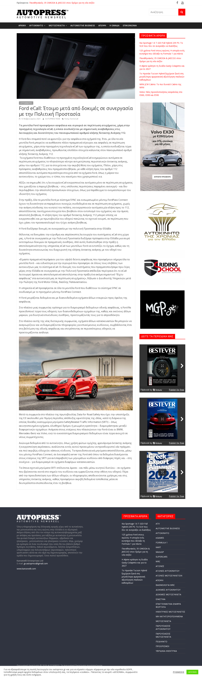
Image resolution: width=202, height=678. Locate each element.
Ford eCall (74, 119)
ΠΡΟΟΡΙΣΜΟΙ (162, 646)
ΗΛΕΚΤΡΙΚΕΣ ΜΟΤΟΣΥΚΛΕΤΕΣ (170, 611)
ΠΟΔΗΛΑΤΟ (161, 641)
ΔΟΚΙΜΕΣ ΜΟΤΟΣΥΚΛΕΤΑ (168, 594)
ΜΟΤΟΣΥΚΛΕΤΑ (57, 25)
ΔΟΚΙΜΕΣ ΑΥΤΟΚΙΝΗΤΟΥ (168, 589)
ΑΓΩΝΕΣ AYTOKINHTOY (167, 570)
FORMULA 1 (162, 542)
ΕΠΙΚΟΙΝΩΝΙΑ (130, 25)
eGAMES (160, 537)
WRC (158, 561)
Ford (66, 119)
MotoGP (160, 552)
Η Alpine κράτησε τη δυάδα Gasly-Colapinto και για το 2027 (135, 562)
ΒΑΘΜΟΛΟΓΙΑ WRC (165, 585)
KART (158, 547)
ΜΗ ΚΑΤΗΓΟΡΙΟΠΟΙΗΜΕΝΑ (169, 616)
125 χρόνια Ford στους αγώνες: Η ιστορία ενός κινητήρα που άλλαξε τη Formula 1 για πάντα (73, 2)
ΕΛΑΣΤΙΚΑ (160, 599)
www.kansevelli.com (26, 568)
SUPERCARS (161, 556)
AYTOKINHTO (36, 25)
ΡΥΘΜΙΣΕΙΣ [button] (178, 672)
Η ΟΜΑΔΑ (114, 25)
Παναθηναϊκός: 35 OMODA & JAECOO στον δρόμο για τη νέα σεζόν (136, 551)
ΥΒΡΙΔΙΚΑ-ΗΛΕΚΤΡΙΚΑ (166, 651)
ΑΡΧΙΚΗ (22, 25)
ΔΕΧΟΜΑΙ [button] (192, 672)
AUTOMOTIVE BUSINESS (82, 25)
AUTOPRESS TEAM (52, 119)
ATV (158, 523)
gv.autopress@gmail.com (36, 563)
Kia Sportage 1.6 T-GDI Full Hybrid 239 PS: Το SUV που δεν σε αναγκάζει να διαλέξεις (136, 526)
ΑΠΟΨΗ (102, 25)
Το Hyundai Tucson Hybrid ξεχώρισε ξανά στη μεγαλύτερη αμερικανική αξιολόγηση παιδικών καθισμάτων (161, 76)
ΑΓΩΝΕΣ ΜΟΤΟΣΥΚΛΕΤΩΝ (169, 575)
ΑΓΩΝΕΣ (160, 566)
